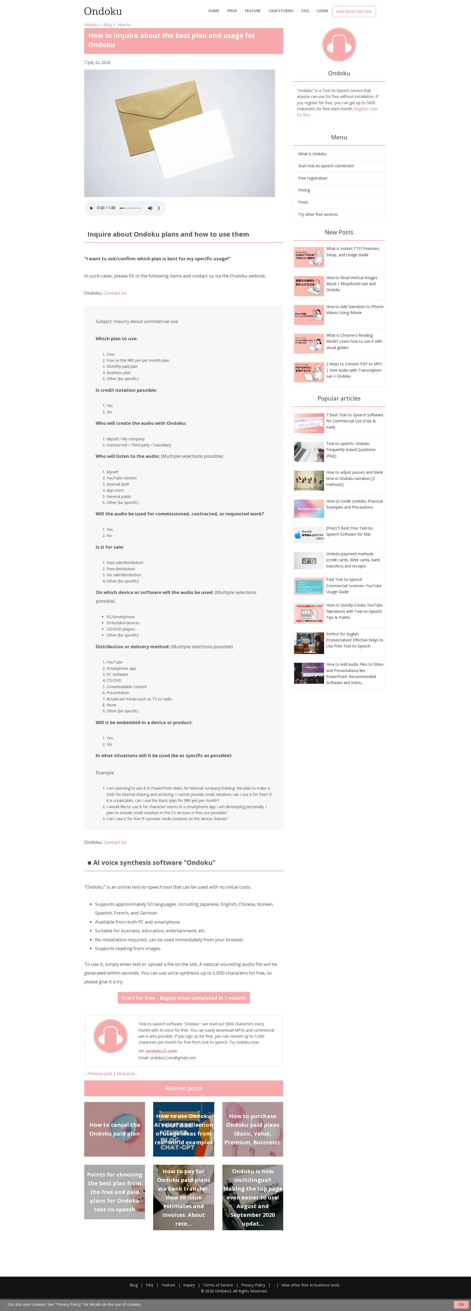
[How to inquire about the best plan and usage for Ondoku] (309, 256)
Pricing (304, 190)
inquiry (189, 1285)
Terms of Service (218, 1285)
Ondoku (91, 24)
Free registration (354, 11)
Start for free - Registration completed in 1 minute (184, 998)
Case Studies (281, 10)
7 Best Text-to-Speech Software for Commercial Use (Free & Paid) (354, 421)
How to (124, 24)
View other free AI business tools (311, 1285)
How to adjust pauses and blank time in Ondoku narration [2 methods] (354, 478)
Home (214, 10)
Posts (303, 202)
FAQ (305, 10)
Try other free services (318, 214)
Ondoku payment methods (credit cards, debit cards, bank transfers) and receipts (353, 560)
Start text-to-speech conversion (326, 165)
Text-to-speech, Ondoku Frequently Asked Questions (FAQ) (351, 449)
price (232, 10)
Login (322, 10)
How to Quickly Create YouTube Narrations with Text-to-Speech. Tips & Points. (354, 611)
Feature (253, 10)
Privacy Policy (253, 1285)
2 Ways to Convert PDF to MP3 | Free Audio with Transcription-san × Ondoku (354, 370)
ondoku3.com (161, 1051)
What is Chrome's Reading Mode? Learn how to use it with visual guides (354, 341)
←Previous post (98, 1073)
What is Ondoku (312, 153)
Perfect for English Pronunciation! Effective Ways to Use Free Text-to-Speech (354, 640)
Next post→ (127, 1073)
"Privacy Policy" (68, 1304)
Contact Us (115, 293)
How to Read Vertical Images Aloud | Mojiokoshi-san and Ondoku (352, 283)
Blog (107, 24)
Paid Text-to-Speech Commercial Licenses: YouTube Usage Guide (354, 585)
